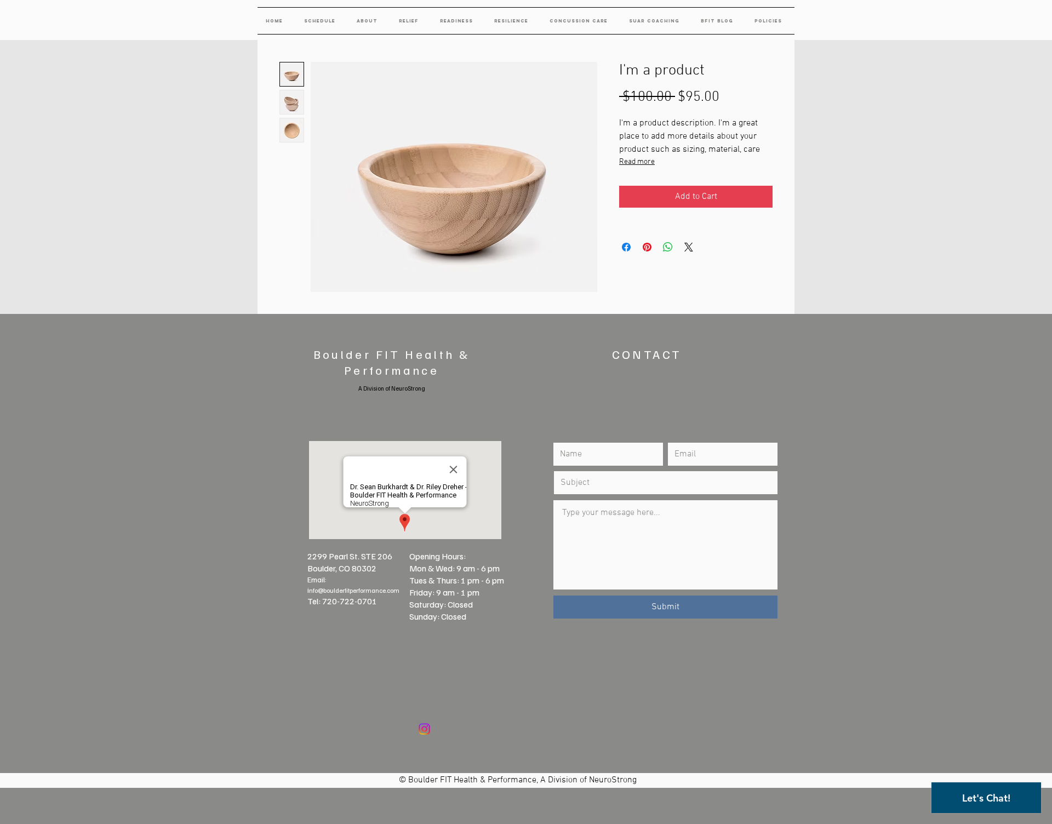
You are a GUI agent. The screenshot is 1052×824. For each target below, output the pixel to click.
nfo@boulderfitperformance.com (354, 590)
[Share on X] (688, 247)
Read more (637, 162)
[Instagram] (424, 729)
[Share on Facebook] (626, 247)
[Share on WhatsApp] (667, 247)
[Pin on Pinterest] (647, 247)
